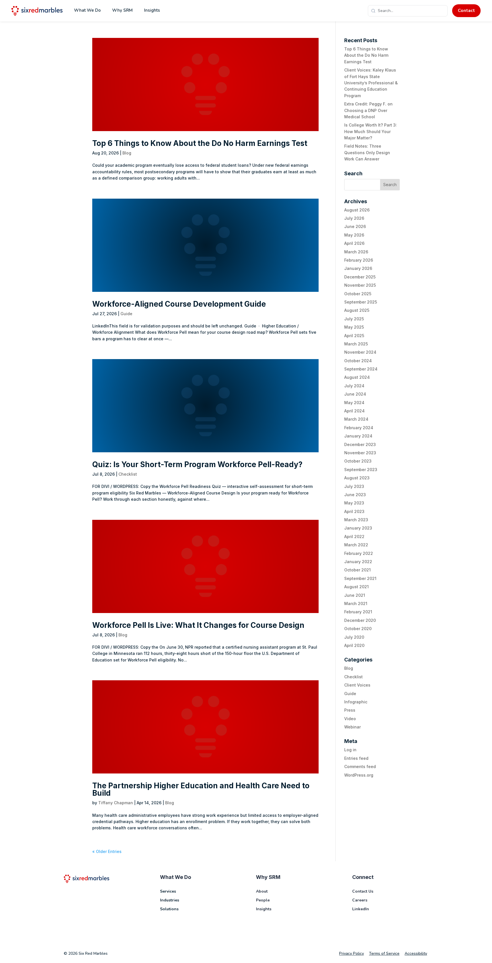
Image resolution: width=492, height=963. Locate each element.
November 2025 (360, 285)
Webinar (352, 726)
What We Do (87, 10)
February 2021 (358, 611)
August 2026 (357, 209)
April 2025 (354, 335)
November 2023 (360, 452)
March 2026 (356, 251)
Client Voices (357, 685)
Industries (169, 900)
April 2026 (354, 243)
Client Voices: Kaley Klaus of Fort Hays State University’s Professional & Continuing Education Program (371, 83)
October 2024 (358, 360)
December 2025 (360, 276)
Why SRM (122, 10)
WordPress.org (358, 775)
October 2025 (357, 293)
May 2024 (354, 402)
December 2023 (360, 444)
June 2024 (355, 394)
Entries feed (356, 758)
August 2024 (357, 377)
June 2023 (355, 494)
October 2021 (357, 569)
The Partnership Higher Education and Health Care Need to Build (200, 789)
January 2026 (358, 268)
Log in (350, 749)
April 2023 (354, 511)
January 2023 (358, 528)
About (262, 891)
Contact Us (362, 891)
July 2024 (354, 385)
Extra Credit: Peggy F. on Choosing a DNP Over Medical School (368, 110)
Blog (126, 152)
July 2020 (354, 637)
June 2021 (354, 595)
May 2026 (354, 235)
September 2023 (360, 469)
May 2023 (354, 502)
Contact (466, 10)
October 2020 (358, 628)
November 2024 (360, 352)
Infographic (355, 701)
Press (349, 710)
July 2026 (354, 218)
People (263, 900)
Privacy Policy (351, 953)
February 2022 (358, 553)
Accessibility (416, 953)
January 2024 (358, 435)
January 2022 (358, 561)
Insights (152, 10)
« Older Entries (107, 851)
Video (350, 718)
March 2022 (356, 544)
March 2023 (356, 519)
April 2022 (354, 536)
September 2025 (360, 302)
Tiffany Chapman (115, 802)
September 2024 (361, 369)
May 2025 (354, 327)
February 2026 (358, 260)
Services (168, 891)
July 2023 (354, 486)
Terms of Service (384, 953)
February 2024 (358, 427)
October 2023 (358, 461)
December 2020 (360, 620)
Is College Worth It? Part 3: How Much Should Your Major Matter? (370, 131)
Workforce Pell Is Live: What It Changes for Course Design (198, 625)
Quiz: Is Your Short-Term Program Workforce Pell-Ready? (197, 464)
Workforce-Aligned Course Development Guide (179, 304)
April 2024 (354, 410)
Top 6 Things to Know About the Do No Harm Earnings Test (199, 143)
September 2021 (360, 578)
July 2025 (354, 318)
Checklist (127, 474)
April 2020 (354, 645)
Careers (359, 900)
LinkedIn (360, 909)
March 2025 (356, 343)
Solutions (169, 909)
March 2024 (356, 419)
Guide (126, 313)
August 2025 (356, 310)
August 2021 (356, 586)
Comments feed (360, 766)
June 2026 (355, 226)
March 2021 (355, 603)
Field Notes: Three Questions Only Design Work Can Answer (367, 152)
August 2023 (357, 477)
